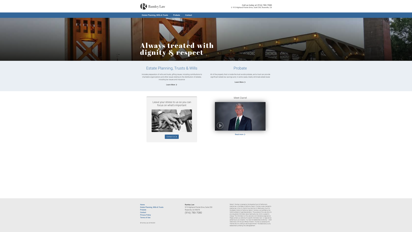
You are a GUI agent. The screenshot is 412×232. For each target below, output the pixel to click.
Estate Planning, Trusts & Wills (171, 68)
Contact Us (171, 137)
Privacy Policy (145, 215)
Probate (176, 15)
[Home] (152, 6)
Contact (188, 15)
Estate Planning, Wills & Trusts (155, 15)
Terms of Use (145, 218)
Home (142, 205)
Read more (239, 134)
